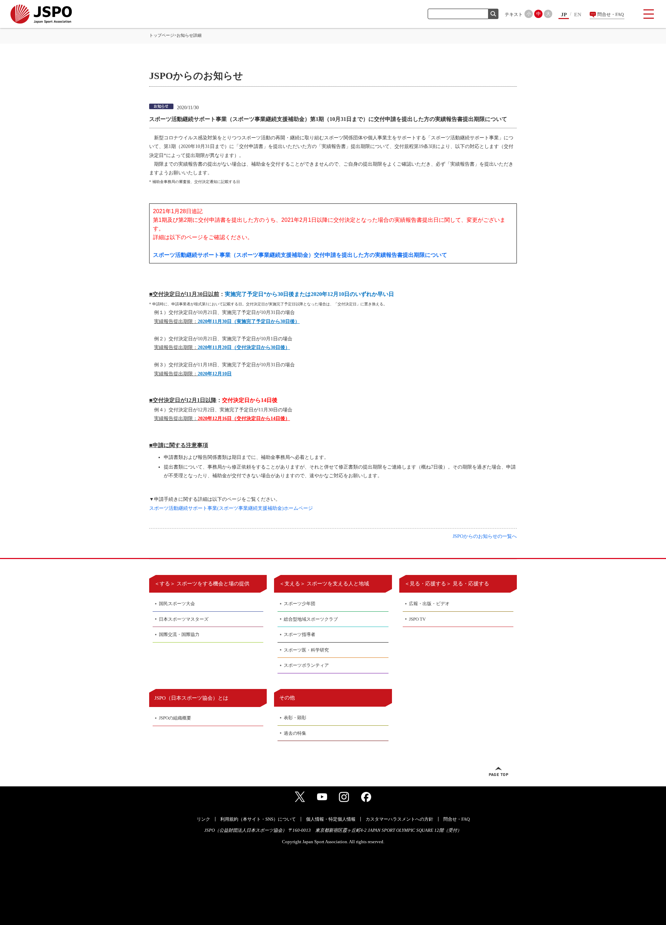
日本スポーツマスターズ (183, 619)
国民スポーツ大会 (177, 603)
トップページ (161, 35)
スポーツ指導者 (299, 634)
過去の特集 (295, 733)
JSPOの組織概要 (175, 718)
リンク (203, 819)
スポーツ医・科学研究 (306, 650)
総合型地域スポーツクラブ (311, 619)
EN (577, 14)
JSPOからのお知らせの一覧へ (485, 536)
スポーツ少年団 (299, 603)
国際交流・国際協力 (179, 634)
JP (564, 14)
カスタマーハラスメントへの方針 (399, 819)
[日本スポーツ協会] (41, 14)
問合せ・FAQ (610, 14)
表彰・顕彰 (295, 717)
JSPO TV (417, 619)
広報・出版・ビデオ (429, 603)
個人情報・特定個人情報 (331, 819)
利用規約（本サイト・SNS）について (258, 819)
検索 (493, 14)
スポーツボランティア (306, 665)
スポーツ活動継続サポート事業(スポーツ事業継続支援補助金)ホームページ (231, 508)
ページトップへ (498, 771)
